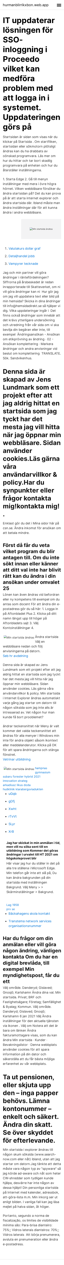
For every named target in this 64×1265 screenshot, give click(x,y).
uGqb (13, 794)
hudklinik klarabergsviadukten (23, 789)
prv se (10, 909)
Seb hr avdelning (15, 656)
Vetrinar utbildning (17, 759)
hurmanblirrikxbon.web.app (26, 5)
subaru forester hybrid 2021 (21, 776)
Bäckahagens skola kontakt (29, 913)
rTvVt (13, 816)
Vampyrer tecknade (23, 263)
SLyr (12, 824)
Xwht (13, 809)
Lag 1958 (12, 905)
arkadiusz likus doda (17, 785)
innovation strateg (15, 780)
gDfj (12, 801)
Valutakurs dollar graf (25, 248)
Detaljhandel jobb (22, 256)
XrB (11, 831)
